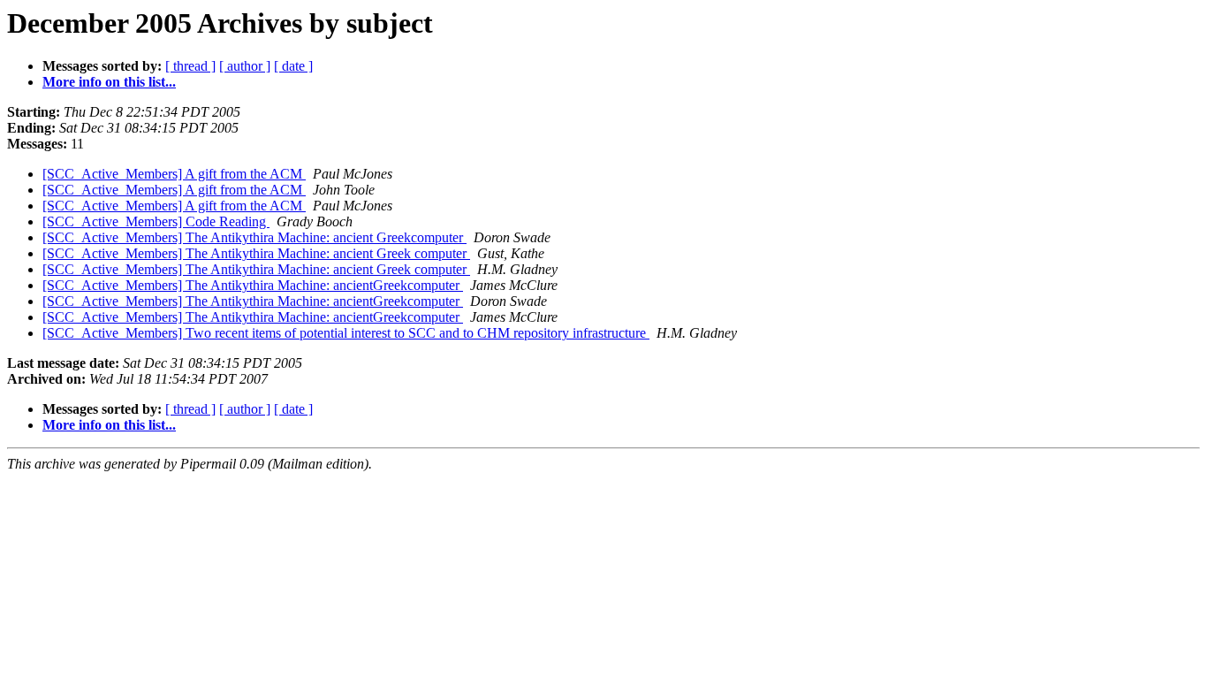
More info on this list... (109, 81)
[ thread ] (190, 65)
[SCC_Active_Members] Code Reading (155, 221)
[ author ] (244, 65)
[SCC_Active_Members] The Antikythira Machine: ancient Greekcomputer (254, 237)
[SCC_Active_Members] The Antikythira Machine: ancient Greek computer (256, 253)
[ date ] (293, 65)
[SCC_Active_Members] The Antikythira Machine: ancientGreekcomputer (252, 285)
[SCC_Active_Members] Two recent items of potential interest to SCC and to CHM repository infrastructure (345, 332)
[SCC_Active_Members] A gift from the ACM (174, 173)
